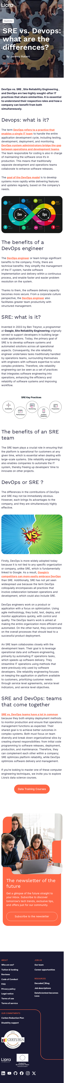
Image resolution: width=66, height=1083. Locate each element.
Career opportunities (45, 969)
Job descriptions (43, 988)
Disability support (10, 1023)
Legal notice (7, 993)
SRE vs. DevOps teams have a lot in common (29, 714)
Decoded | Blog (42, 983)
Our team (39, 965)
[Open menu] (60, 6)
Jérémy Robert (20, 56)
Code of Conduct (9, 979)
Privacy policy (8, 989)
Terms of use (7, 998)
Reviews (5, 974)
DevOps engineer (18, 258)
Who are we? (7, 965)
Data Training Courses (32, 789)
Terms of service (9, 1003)
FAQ (3, 984)
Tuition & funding (9, 969)
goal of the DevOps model (23, 177)
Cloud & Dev (8, 21)
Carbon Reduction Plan (12, 1018)
